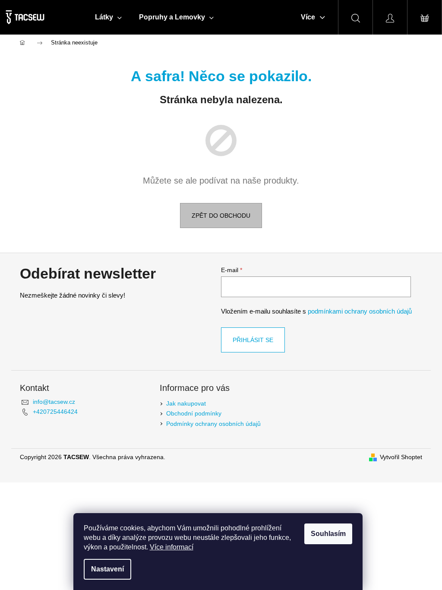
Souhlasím (328, 533)
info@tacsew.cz (54, 401)
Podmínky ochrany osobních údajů (213, 423)
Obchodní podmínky (193, 413)
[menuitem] (108, 17)
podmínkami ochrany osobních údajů (360, 311)
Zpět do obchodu (221, 215)
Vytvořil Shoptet (401, 457)
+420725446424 (55, 411)
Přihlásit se (253, 339)
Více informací (171, 547)
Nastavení (107, 569)
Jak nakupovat (186, 403)
